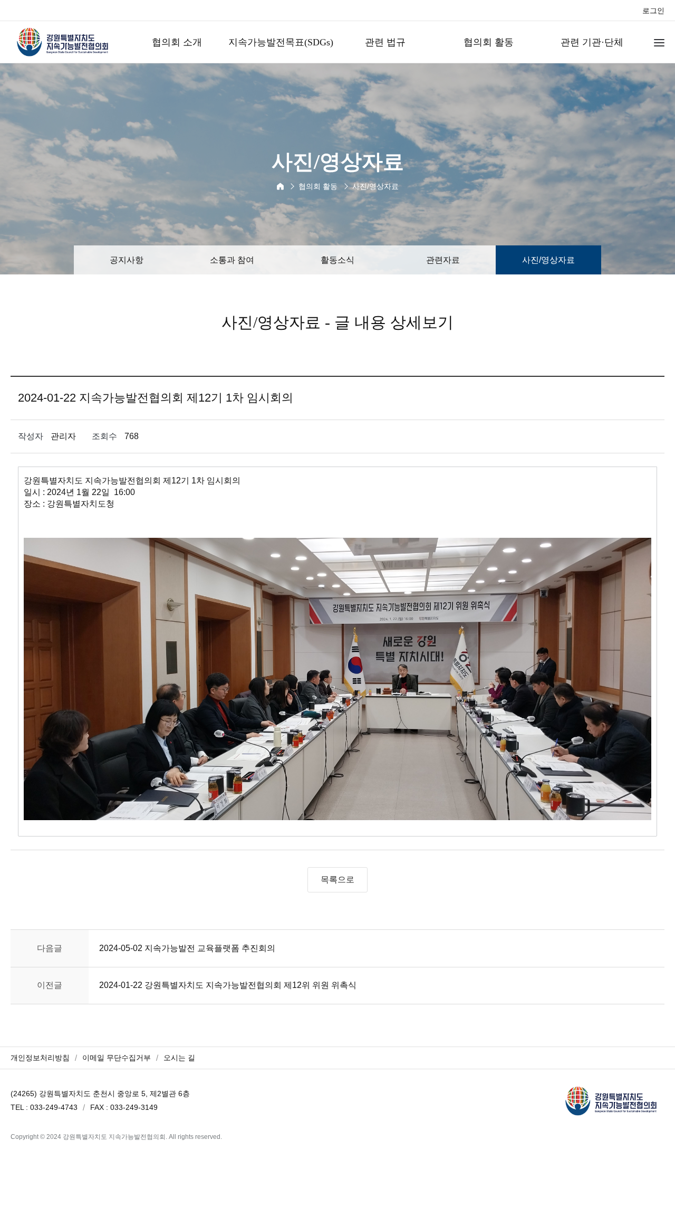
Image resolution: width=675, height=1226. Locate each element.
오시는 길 (179, 1057)
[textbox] (337, 652)
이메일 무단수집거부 (116, 1057)
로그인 (653, 10)
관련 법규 (385, 42)
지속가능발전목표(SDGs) (280, 42)
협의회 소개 (177, 42)
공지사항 (126, 259)
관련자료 (443, 259)
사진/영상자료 (548, 259)
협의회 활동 (489, 42)
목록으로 (337, 879)
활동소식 (337, 259)
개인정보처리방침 (40, 1057)
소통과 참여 (232, 259)
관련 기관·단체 (592, 42)
